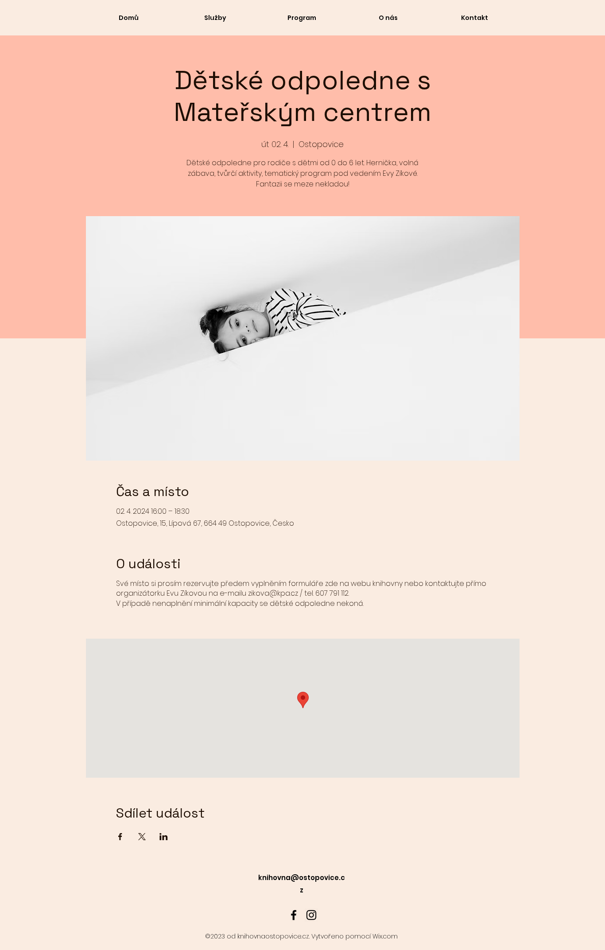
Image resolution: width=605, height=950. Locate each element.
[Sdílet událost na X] (142, 836)
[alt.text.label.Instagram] (311, 915)
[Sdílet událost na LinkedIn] (163, 836)
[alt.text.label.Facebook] (293, 915)
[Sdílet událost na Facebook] (120, 836)
